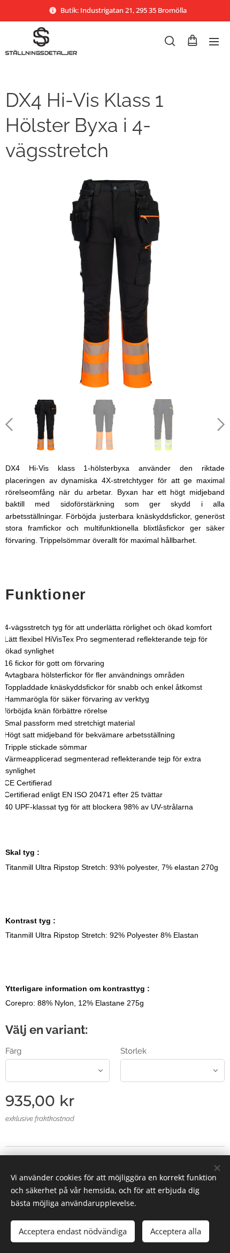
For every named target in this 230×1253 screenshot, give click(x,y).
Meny (214, 41)
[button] (169, 41)
